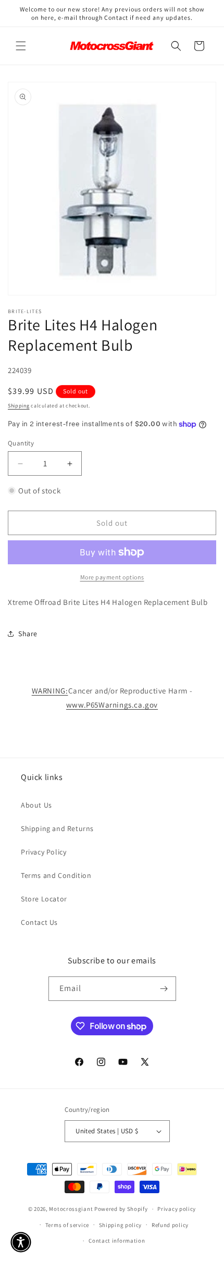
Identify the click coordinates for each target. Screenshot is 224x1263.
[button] (20, 45)
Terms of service (67, 1225)
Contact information (117, 1240)
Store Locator (44, 898)
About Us (36, 805)
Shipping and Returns (57, 828)
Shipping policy (120, 1225)
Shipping (19, 405)
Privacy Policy (43, 852)
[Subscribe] (164, 988)
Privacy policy (176, 1208)
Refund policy (170, 1225)
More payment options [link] (112, 577)
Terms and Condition (56, 875)
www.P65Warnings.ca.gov (112, 705)
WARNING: (50, 691)
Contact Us (39, 922)
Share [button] (28, 633)
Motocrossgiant (71, 1208)
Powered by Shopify (121, 1208)
